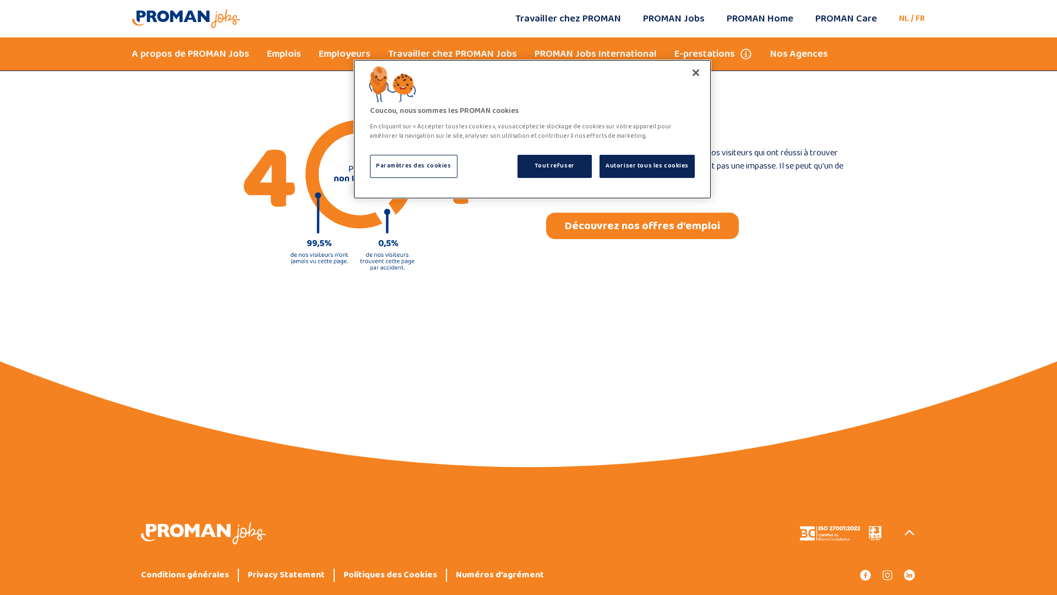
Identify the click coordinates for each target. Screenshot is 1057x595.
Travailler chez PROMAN (568, 18)
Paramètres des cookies (413, 166)
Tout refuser (555, 166)
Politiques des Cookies (390, 575)
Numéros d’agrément (500, 575)
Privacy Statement (286, 575)
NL (904, 18)
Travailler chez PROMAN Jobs (452, 54)
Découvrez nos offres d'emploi (642, 226)
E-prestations (704, 54)
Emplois (284, 54)
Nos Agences (799, 54)
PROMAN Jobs (674, 18)
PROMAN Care (846, 18)
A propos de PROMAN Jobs (190, 54)
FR (920, 18)
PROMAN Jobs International (596, 54)
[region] (532, 129)
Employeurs (345, 54)
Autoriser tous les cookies (647, 166)
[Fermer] (696, 73)
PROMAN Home (760, 18)
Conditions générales (185, 575)
